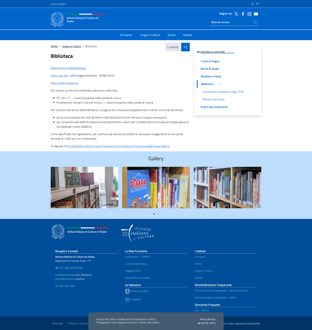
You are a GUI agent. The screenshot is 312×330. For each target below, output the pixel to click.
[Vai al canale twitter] (235, 14)
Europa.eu (135, 299)
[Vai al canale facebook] (242, 14)
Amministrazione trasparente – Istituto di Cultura (221, 290)
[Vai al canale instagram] (248, 14)
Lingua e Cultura (71, 46)
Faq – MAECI (202, 310)
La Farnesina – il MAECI (138, 257)
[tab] (154, 214)
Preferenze (208, 319)
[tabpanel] (84, 189)
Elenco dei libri (60, 75)
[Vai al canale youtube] (255, 14)
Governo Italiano (58, 4)
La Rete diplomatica (135, 264)
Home (54, 46)
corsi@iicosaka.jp (64, 275)
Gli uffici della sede (65, 286)
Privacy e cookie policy (80, 323)
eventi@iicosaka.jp (65, 279)
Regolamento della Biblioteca (68, 68)
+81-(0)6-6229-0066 (71, 268)
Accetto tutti (207, 323)
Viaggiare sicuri (133, 271)
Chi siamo (200, 257)
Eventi (198, 264)
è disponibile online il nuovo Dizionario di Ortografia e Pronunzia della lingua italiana (119, 146)
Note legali (57, 323)
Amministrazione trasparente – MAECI (216, 297)
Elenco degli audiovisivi (65, 83)
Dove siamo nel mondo (137, 278)
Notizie (198, 278)
